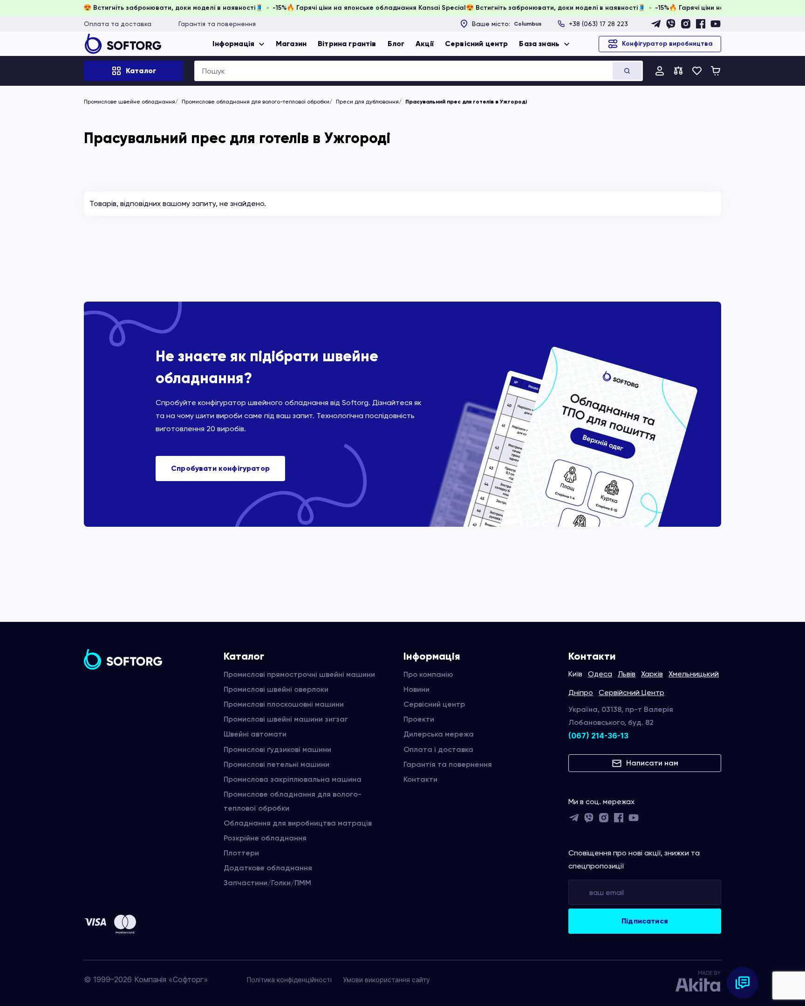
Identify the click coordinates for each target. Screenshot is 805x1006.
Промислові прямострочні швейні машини (299, 674)
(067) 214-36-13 (598, 735)
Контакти (420, 779)
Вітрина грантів (347, 43)
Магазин (291, 43)
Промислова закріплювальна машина (293, 779)
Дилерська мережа (438, 734)
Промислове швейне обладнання (129, 101)
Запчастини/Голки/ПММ (267, 882)
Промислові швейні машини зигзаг (286, 719)
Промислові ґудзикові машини (277, 749)
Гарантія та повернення (217, 24)
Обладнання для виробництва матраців (298, 823)
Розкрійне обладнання (265, 838)
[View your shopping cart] (715, 70)
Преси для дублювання (367, 101)
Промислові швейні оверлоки (276, 689)
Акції (425, 43)
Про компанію (428, 674)
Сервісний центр (476, 43)
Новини (416, 689)
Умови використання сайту (386, 980)
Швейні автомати (255, 734)
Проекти (418, 719)
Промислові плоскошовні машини (284, 704)
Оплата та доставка (117, 24)
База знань (539, 43)
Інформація (233, 43)
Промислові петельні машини (276, 764)
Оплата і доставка (438, 749)
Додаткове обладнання (268, 867)
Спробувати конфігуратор (220, 468)
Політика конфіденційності (289, 980)
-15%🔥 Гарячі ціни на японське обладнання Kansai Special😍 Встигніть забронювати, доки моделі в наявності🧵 (485, 8)
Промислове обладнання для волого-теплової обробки (255, 101)
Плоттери (241, 852)
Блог (396, 43)
